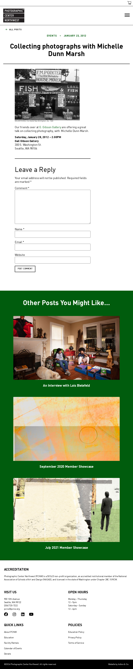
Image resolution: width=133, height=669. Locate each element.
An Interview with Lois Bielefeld (66, 385)
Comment (22, 188)
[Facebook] (6, 614)
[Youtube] (31, 614)
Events (52, 35)
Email (19, 242)
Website (20, 254)
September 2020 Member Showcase (66, 466)
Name (19, 229)
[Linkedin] (23, 614)
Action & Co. (123, 664)
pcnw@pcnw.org (12, 608)
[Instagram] (14, 614)
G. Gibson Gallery (50, 127)
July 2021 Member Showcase (66, 547)
